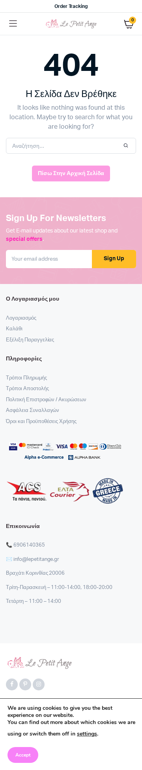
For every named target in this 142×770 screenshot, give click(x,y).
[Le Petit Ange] (71, 24)
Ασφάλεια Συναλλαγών (32, 410)
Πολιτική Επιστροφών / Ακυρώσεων (46, 399)
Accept (22, 755)
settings (87, 734)
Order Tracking (71, 6)
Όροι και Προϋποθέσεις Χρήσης (41, 421)
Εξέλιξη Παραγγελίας (30, 340)
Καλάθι (14, 329)
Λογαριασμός (21, 318)
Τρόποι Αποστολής (27, 388)
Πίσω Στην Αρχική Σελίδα (71, 173)
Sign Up (114, 258)
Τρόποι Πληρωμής (26, 378)
